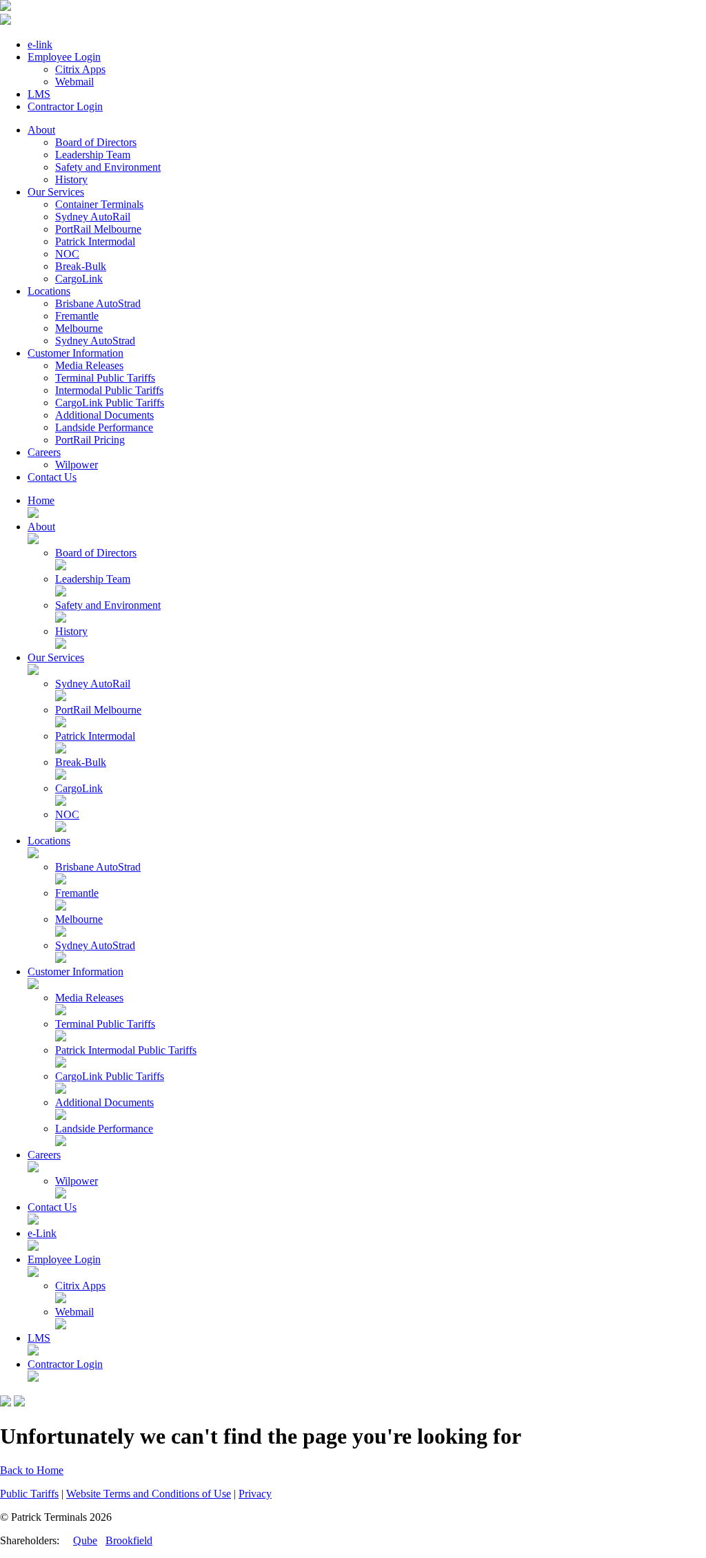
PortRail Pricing (90, 440)
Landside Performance (104, 427)
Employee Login (64, 57)
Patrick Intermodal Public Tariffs (125, 1050)
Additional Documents (104, 415)
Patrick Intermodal (95, 241)
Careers (44, 452)
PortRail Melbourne (98, 229)
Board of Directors (96, 142)
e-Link (42, 1233)
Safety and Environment (108, 167)
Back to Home (31, 1470)
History (71, 179)
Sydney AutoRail (92, 216)
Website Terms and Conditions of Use (148, 1493)
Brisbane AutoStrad (98, 303)
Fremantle (77, 316)
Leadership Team (92, 154)
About (41, 130)
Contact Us (52, 477)
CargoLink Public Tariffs (109, 402)
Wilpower (76, 464)
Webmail (74, 81)
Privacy (255, 1493)
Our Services (56, 192)
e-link (40, 44)
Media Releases (89, 365)
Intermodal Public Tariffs (109, 390)
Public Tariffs (29, 1493)
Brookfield (128, 1540)
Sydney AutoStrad (95, 340)
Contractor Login (65, 106)
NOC (67, 254)
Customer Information (75, 353)
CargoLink (79, 278)
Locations (49, 291)
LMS (39, 94)
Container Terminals (99, 204)
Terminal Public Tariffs (105, 378)
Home (41, 500)
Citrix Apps (80, 69)
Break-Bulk (80, 266)
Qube (85, 1540)
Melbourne (79, 328)
